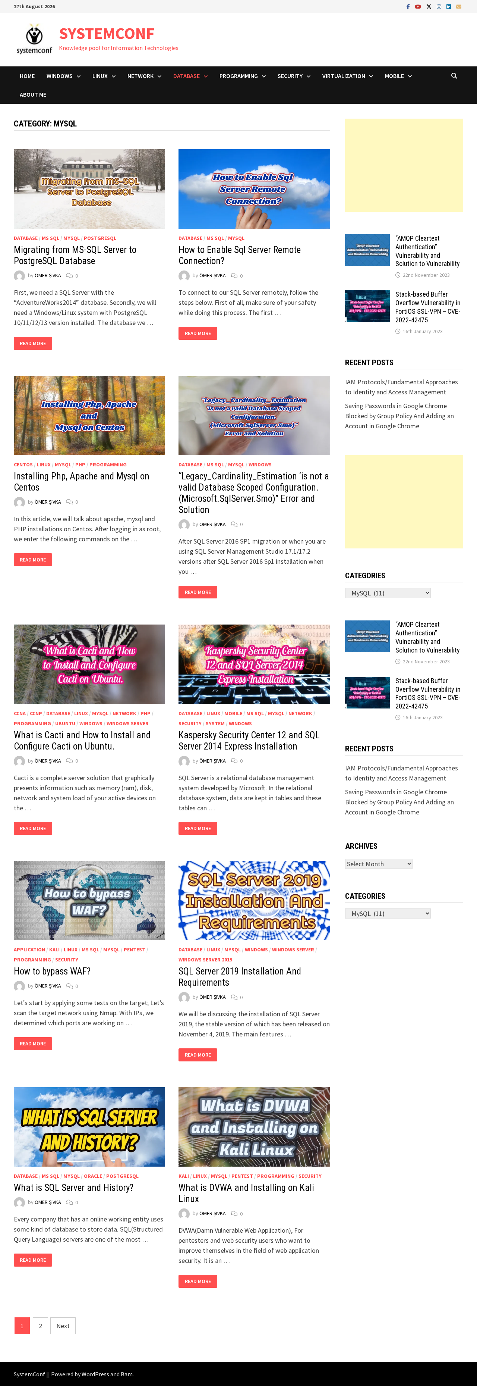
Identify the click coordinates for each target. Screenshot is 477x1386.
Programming (238, 75)
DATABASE (186, 75)
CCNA (20, 713)
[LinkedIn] (449, 6)
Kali (54, 949)
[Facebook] (409, 6)
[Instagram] (440, 6)
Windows (60, 75)
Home (27, 75)
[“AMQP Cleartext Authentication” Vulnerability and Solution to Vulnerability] (367, 239)
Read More (35, 343)
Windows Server (128, 723)
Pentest (134, 949)
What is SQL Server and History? (73, 1187)
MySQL (71, 238)
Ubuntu (65, 723)
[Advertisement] (404, 165)
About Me (33, 94)
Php (80, 464)
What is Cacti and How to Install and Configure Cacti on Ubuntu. (82, 741)
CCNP (36, 713)
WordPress (95, 1374)
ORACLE (93, 1176)
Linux (100, 75)
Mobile (394, 75)
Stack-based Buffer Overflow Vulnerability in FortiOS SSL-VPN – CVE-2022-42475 (428, 307)
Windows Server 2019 (205, 959)
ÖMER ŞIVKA (48, 275)
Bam (127, 1374)
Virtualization (343, 75)
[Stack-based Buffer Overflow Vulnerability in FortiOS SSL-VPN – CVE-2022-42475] (367, 295)
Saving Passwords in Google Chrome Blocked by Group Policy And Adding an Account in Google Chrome (399, 415)
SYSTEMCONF (107, 33)
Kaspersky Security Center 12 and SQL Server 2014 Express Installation (249, 741)
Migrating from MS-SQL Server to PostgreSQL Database (75, 255)
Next (63, 1325)
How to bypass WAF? (52, 971)
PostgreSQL (100, 238)
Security (290, 75)
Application (29, 949)
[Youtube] (418, 6)
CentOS (23, 464)
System (215, 723)
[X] (429, 6)
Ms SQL (50, 238)
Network (140, 75)
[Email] (458, 6)
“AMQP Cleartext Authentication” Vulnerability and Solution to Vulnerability (427, 251)
